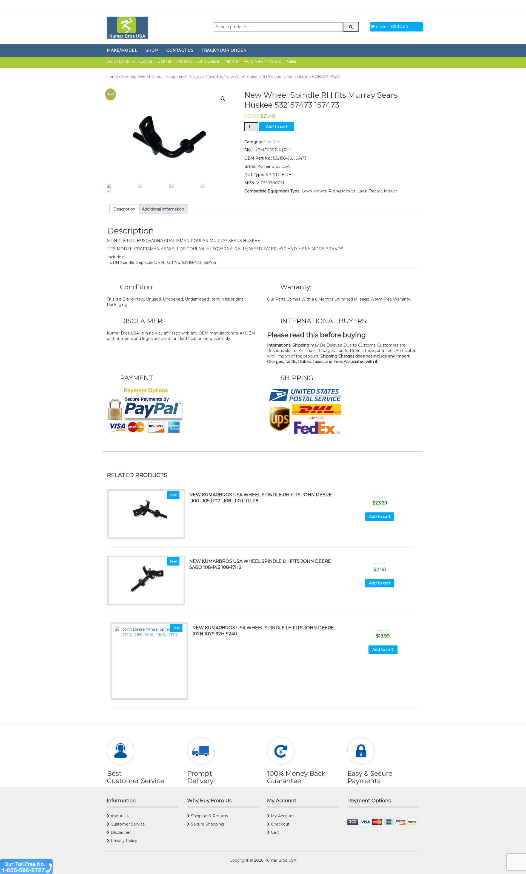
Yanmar (232, 61)
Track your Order (224, 50)
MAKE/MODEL (122, 50)
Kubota (145, 61)
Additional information (163, 209)
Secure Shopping (207, 824)
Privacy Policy (123, 840)
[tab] (124, 209)
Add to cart (276, 126)
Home (112, 77)
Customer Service (127, 824)
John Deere (208, 61)
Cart (274, 832)
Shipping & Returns (209, 816)
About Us (119, 816)
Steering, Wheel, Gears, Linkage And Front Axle (163, 77)
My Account (282, 816)
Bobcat (164, 61)
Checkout (280, 824)
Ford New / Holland (263, 61)
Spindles (215, 77)
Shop (151, 50)
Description (124, 209)
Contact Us (179, 50)
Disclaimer (120, 832)
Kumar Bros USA (279, 860)
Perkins (184, 61)
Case (291, 61)
